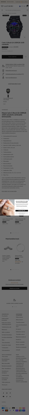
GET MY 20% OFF (21, 210)
